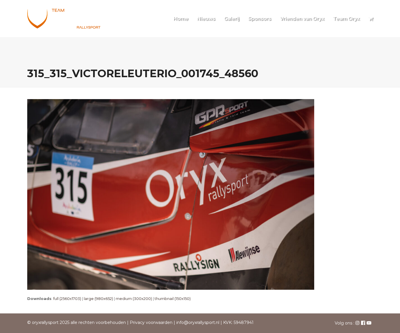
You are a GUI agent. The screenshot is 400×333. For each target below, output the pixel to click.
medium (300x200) (134, 298)
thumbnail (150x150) (173, 298)
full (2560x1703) (67, 298)
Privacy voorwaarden (151, 322)
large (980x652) (98, 298)
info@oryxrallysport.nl (197, 322)
